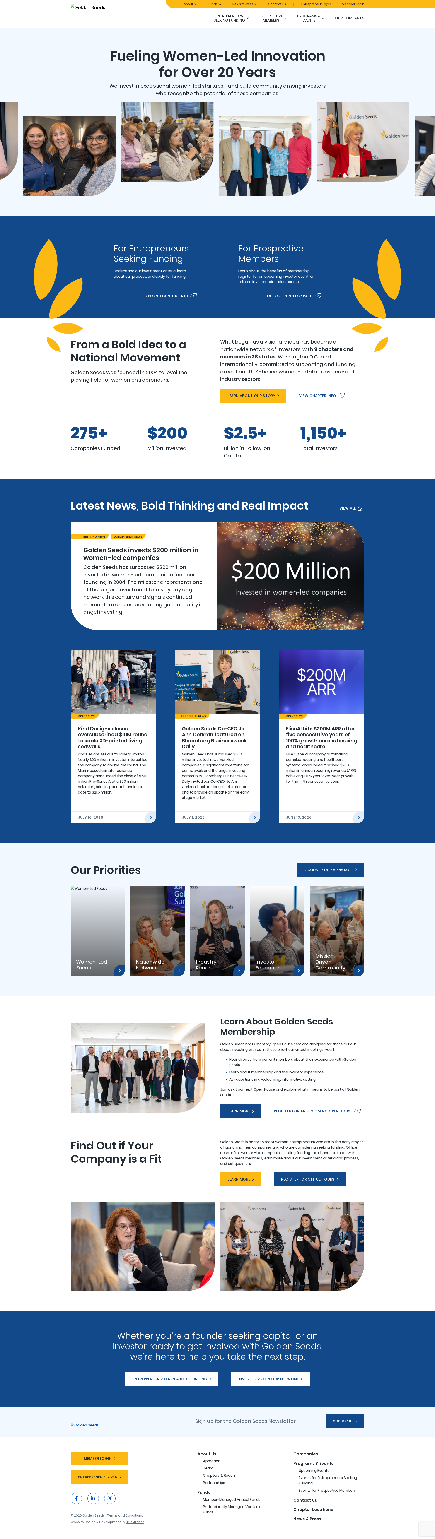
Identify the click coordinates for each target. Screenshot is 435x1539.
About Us (207, 1454)
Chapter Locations (313, 1509)
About (188, 4)
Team (208, 1468)
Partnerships (214, 1482)
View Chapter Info (317, 395)
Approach (211, 1461)
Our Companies (349, 18)
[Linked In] (93, 1498)
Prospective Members (271, 18)
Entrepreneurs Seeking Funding (229, 18)
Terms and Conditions (125, 1515)
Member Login (353, 4)
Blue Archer (135, 1522)
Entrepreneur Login (316, 4)
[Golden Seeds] (104, 7)
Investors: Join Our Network (268, 1379)
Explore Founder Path (165, 296)
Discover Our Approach (328, 870)
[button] (247, 18)
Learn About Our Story (251, 395)
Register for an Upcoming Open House (313, 1111)
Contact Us (277, 4)
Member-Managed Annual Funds (231, 1499)
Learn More (238, 1111)
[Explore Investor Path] (279, 267)
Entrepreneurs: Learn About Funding (170, 1379)
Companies (305, 1454)
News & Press (242, 4)
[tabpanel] (217, 576)
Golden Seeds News (128, 537)
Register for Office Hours (308, 1179)
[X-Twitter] (110, 1498)
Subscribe (343, 1421)
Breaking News (94, 537)
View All (347, 508)
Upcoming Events (314, 1470)
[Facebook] (76, 1498)
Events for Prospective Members (327, 1490)
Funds (213, 4)
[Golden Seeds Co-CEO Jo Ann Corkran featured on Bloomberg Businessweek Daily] (217, 736)
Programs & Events (309, 18)
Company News (84, 716)
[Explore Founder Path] (155, 267)
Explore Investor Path (290, 296)
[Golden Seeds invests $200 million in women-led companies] (217, 576)
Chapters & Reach (219, 1475)
